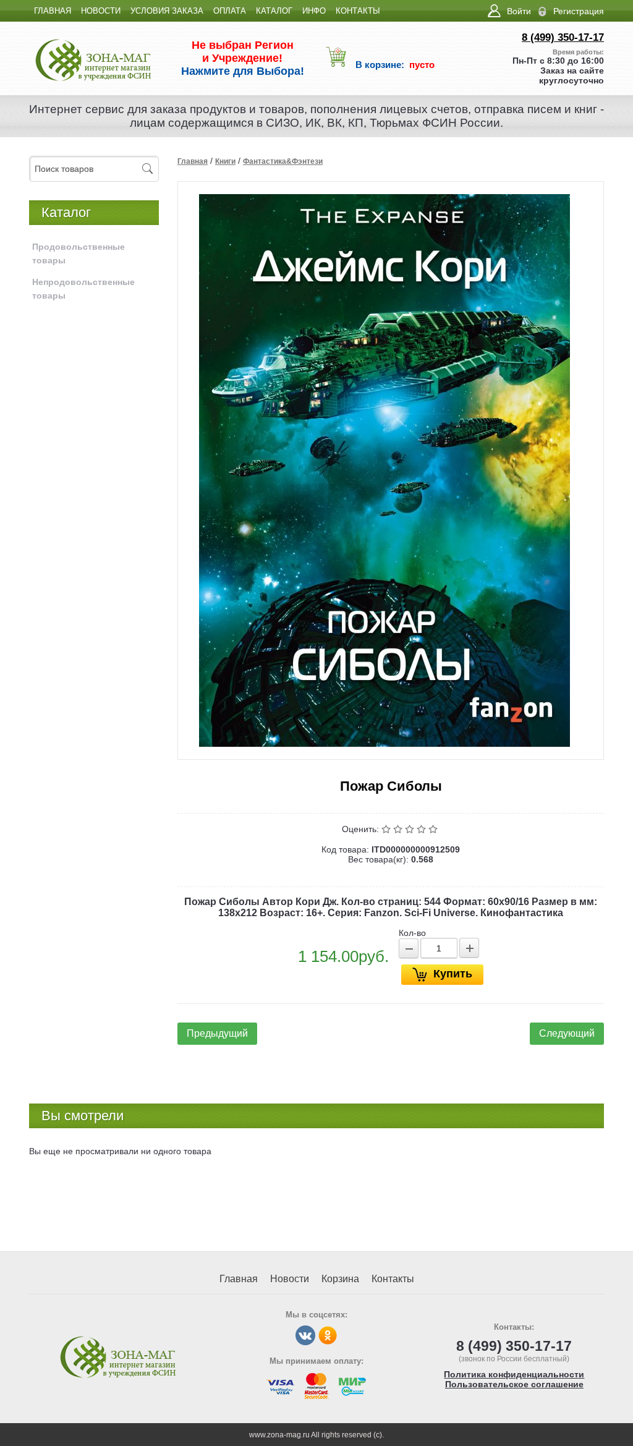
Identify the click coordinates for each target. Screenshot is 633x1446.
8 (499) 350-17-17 (563, 37)
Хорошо (422, 829)
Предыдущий (217, 1033)
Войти (519, 11)
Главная (192, 161)
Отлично (434, 829)
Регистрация (578, 11)
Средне (411, 829)
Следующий (567, 1033)
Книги (225, 161)
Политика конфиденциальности (514, 1374)
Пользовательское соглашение (514, 1384)
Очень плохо (387, 829)
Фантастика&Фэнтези (283, 161)
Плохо (399, 829)
